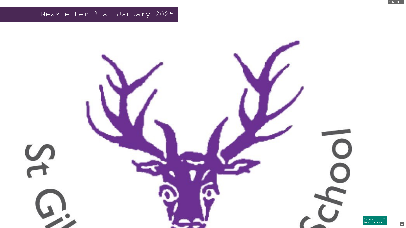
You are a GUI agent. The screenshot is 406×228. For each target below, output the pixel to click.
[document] (203, 114)
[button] (392, 2)
